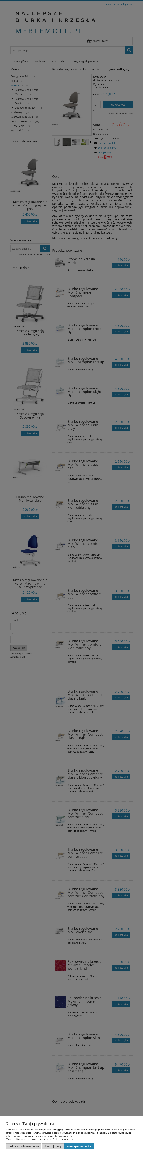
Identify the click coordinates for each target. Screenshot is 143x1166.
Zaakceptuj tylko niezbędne (23, 1146)
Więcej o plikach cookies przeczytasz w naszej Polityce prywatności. (40, 1139)
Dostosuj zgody (52, 1146)
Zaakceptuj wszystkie (79, 1146)
